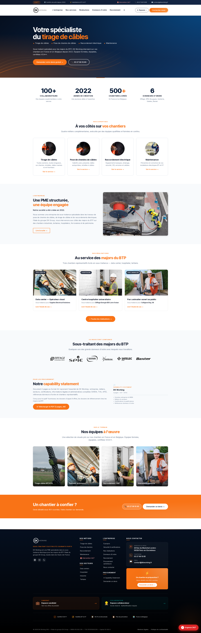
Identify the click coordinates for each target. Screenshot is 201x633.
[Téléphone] (44, 560)
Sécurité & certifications (111, 547)
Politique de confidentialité (159, 629)
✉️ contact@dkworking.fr (159, 2)
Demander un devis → (155, 507)
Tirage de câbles (86, 543)
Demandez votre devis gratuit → (50, 62)
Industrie (83, 576)
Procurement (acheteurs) (108, 562)
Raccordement (85, 551)
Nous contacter (108, 567)
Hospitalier (84, 572)
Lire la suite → (41, 230)
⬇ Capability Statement (111, 578)
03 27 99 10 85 (140, 556)
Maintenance (84, 554)
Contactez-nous (158, 10)
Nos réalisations (109, 551)
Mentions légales (143, 629)
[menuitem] (57, 10)
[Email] (39, 560)
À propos (106, 543)
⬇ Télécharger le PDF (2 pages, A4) (51, 407)
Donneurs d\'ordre (109, 554)
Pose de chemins (86, 547)
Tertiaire (83, 579)
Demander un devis (110, 581)
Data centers (84, 568)
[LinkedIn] (35, 560)
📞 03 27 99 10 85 (141, 2)
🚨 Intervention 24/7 (123, 2)
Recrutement (108, 558)
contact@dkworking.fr (143, 563)
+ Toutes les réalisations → (100, 319)
